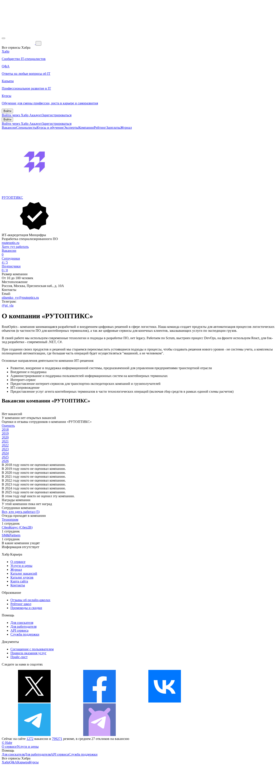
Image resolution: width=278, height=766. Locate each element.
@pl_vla (7, 305)
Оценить (8, 425)
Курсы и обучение (50, 127)
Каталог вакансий (23, 573)
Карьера (23, 762)
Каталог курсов (21, 577)
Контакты (17, 585)
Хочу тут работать (15, 247)
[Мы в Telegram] (34, 735)
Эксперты (71, 127)
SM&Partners (11, 535)
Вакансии (9, 127)
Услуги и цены (21, 565)
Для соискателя (21, 622)
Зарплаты (113, 127)
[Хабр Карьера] (19, 43)
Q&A (13, 762)
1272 (29, 739)
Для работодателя (23, 626)
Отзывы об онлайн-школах (30, 600)
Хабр (5, 762)
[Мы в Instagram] (229, 701)
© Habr (7, 742)
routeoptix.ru (10, 243)
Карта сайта (19, 581)
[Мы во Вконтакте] (164, 701)
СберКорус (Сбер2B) (17, 527)
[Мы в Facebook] (99, 701)
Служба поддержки (24, 634)
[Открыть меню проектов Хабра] (3, 38)
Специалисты (26, 127)
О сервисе (17, 562)
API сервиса (19, 630)
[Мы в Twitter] (34, 701)
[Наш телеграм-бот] (99, 735)
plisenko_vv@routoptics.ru (20, 297)
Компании (86, 127)
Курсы (34, 762)
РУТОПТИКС (12, 197)
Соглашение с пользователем (32, 649)
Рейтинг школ (20, 604)
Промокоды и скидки (26, 608)
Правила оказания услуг (28, 653)
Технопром (10, 519)
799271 (57, 739)
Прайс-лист (19, 657)
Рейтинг (100, 127)
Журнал (126, 127)
